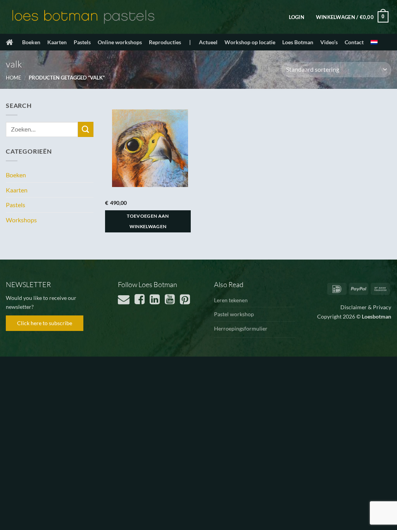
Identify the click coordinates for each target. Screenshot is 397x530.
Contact (354, 42)
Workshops (21, 219)
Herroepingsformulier (241, 328)
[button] (296, 17)
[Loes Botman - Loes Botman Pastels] (83, 17)
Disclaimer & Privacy (365, 307)
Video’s (329, 42)
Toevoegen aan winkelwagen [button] (148, 221)
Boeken (31, 42)
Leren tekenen (231, 300)
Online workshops (120, 42)
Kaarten (57, 42)
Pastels (82, 42)
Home (13, 77)
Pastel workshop (234, 314)
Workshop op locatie (249, 42)
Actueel (208, 42)
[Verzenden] (85, 129)
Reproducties (165, 42)
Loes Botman (297, 42)
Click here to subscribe (44, 323)
